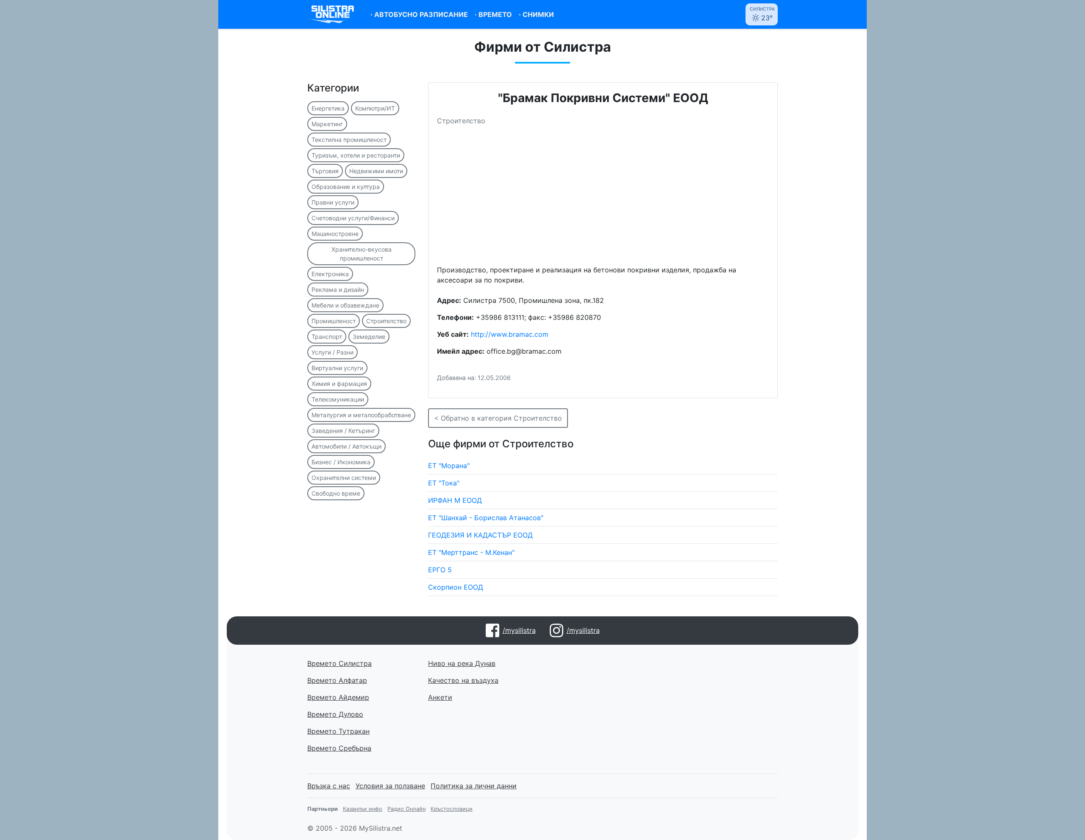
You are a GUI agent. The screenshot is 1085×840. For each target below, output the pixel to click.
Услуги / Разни (332, 352)
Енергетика (328, 108)
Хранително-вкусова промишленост (361, 254)
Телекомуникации (338, 399)
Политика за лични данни (474, 786)
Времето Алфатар (337, 680)
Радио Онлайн (406, 809)
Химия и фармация (339, 383)
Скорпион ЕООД (455, 587)
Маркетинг (327, 124)
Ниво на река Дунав (461, 663)
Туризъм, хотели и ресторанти (356, 155)
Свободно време (336, 493)
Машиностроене (335, 233)
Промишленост (334, 320)
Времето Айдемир (338, 697)
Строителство (386, 320)
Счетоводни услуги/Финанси (353, 218)
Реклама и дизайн (338, 289)
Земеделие (369, 336)
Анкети (440, 697)
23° (762, 14)
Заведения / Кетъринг (343, 430)
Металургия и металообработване (361, 415)
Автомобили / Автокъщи (346, 446)
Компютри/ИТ (375, 108)
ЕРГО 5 (440, 570)
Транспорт (327, 336)
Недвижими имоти (376, 171)
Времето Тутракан (338, 731)
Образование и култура (346, 186)
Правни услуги (333, 202)
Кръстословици (452, 809)
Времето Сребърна (339, 748)
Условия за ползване (390, 786)
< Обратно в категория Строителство (498, 418)
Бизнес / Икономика (341, 462)
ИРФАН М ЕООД (455, 500)
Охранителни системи (344, 477)
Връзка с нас (328, 786)
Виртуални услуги (337, 367)
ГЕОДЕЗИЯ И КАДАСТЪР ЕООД (480, 535)
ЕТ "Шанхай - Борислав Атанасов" (485, 517)
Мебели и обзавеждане (345, 305)
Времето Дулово (335, 714)
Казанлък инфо (362, 809)
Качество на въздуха (463, 680)
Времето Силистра (339, 663)
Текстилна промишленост (349, 139)
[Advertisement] (603, 198)
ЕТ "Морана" (449, 465)
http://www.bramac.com (509, 334)
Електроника (330, 273)
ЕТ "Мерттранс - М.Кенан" (471, 552)
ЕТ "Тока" (443, 483)
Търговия (325, 171)
